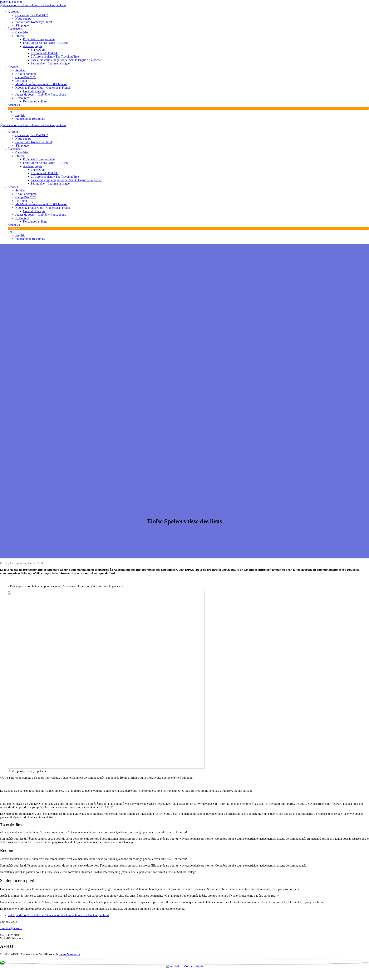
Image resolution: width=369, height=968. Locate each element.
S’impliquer (22, 25)
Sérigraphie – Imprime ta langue (50, 63)
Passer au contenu (11, 1)
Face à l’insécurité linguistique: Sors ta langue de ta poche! (66, 60)
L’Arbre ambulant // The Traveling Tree (55, 56)
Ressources (22, 98)
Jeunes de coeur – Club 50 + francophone (40, 94)
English (20, 115)
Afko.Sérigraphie (25, 73)
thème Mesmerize (69, 954)
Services (13, 66)
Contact (14, 108)
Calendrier (21, 32)
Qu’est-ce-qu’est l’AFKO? (31, 15)
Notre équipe (23, 18)
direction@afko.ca (11, 928)
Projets (19, 35)
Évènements (15, 29)
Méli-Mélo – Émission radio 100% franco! (41, 84)
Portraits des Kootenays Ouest (33, 22)
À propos (13, 11)
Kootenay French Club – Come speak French (43, 87)
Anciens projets (32, 46)
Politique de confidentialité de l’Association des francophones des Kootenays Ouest (58, 915)
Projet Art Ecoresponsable (39, 39)
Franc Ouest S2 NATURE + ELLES (45, 42)
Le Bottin (21, 80)
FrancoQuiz (38, 49)
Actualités (14, 104)
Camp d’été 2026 (25, 77)
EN (10, 111)
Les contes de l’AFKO (44, 53)
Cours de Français (34, 91)
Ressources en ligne (35, 101)
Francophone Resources (30, 118)
